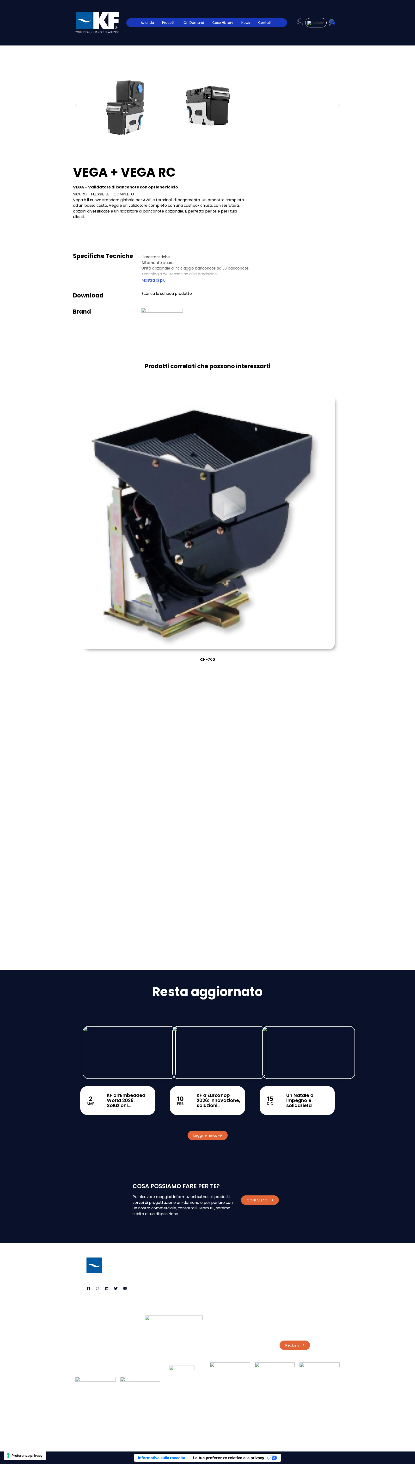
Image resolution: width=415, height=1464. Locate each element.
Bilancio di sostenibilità (298, 1299)
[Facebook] (88, 1288)
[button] (76, 105)
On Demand (193, 22)
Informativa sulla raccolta (161, 1457)
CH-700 (207, 659)
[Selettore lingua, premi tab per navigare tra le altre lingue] (316, 23)
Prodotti (168, 22)
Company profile (294, 1294)
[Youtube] (124, 1288)
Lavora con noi (277, 1417)
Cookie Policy (307, 1270)
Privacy (286, 1270)
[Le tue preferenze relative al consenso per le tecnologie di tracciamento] (25, 1455)
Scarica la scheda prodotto (166, 293)
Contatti (265, 22)
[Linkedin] (106, 1288)
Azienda (147, 22)
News (245, 22)
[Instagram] (97, 1288)
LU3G (226, 1433)
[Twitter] (115, 1288)
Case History (222, 22)
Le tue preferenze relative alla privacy (228, 1457)
